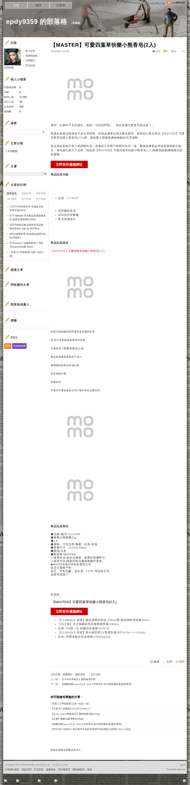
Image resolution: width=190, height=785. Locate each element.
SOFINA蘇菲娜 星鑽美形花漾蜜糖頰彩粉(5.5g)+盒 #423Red (26, 226)
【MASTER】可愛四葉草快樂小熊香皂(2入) (124, 150)
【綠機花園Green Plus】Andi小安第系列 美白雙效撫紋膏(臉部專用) (96, 684)
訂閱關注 (30, 60)
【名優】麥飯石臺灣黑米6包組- (67, 718)
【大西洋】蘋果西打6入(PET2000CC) (70, 708)
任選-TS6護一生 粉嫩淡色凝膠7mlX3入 (84, 628)
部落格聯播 (19, 346)
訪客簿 (60, 5)
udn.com (181, 769)
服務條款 (51, 769)
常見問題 (39, 769)
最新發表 (12, 193)
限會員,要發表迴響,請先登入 (66, 750)
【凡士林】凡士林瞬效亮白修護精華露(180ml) (88, 624)
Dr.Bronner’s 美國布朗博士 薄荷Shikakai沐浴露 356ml (26, 245)
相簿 (38, 5)
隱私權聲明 (79, 769)
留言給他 (30, 65)
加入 (167, 782)
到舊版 (76, 23)
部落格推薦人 (20, 304)
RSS (7, 346)
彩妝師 (55, 594)
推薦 (156, 661)
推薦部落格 (31, 55)
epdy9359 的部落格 (36, 21)
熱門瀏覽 (12, 199)
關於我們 (27, 769)
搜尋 (43, 131)
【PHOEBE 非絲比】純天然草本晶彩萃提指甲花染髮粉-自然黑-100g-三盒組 (91, 729)
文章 (16, 5)
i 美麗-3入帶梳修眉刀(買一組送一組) (70, 703)
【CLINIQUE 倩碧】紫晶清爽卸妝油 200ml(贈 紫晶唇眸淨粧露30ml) (103, 620)
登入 (161, 782)
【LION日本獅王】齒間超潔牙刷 (78, 679)
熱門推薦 (41, 199)
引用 (169, 661)
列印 (182, 661)
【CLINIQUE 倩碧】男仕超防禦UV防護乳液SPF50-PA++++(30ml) (101, 632)
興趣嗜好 (67, 674)
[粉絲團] (5, 780)
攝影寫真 (80, 674)
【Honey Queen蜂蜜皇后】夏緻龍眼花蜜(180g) (75, 713)
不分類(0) (12, 151)
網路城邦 (177, 782)
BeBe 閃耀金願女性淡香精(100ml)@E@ (84, 636)
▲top (182, 765)
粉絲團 (11, 782)
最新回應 (26, 193)
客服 (89, 769)
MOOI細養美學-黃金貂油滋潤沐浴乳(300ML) (27, 236)
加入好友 (30, 50)
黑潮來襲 (9, 67)
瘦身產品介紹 (75, 348)
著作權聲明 (64, 769)
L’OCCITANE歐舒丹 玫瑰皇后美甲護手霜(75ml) (26, 208)
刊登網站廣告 (12, 769)
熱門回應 (26, 199)
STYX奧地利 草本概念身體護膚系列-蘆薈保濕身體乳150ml (27, 217)
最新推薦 (41, 193)
